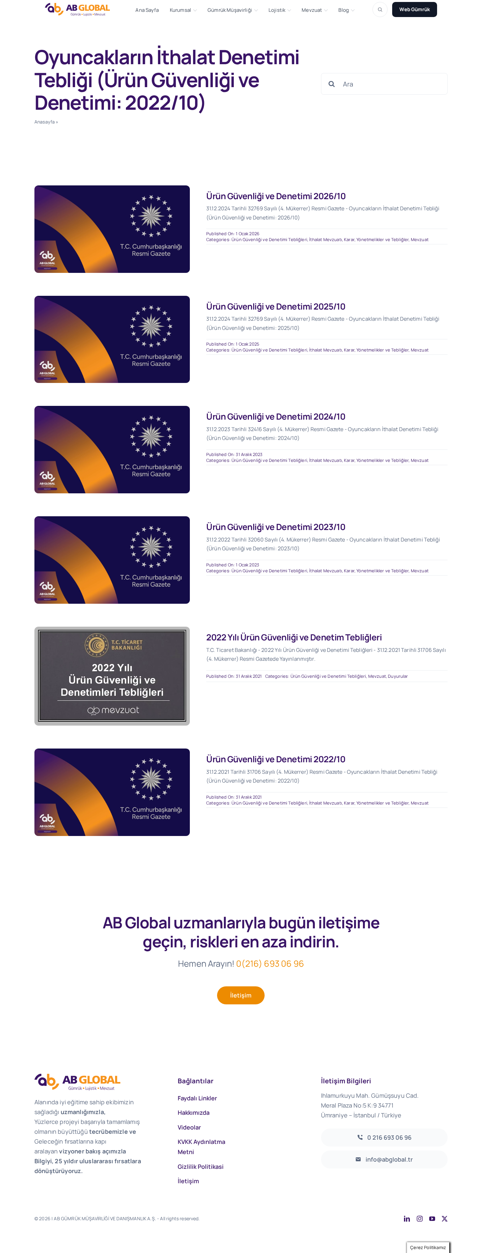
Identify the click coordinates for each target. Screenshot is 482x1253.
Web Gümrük (414, 9)
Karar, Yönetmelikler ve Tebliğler (376, 239)
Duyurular (398, 676)
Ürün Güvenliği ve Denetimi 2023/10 (275, 527)
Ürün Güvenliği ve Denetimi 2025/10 (275, 306)
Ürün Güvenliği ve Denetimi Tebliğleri (269, 239)
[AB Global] (81, 9)
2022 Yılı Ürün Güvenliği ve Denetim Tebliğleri (294, 637)
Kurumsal (180, 10)
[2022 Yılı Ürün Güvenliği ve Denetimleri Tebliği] (112, 629)
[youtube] (432, 1219)
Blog (343, 10)
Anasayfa (44, 122)
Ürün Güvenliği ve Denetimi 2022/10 (275, 759)
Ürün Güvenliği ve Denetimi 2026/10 (276, 196)
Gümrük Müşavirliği (230, 10)
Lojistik (277, 10)
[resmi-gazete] (112, 188)
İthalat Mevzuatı (325, 239)
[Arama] (380, 9)
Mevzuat (312, 10)
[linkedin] (407, 1219)
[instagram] (420, 1219)
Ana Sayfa (146, 10)
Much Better (284, 1218)
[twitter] (445, 1219)
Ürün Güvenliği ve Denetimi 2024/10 (275, 416)
